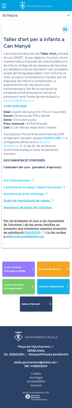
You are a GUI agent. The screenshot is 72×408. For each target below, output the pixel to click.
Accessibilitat (36, 381)
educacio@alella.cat (17, 100)
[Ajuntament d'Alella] (36, 9)
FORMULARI (52, 138)
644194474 (61, 354)
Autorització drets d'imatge (23, 194)
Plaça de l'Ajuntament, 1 (35, 346)
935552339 (16, 354)
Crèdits (36, 373)
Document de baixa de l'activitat (27, 207)
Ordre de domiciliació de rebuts (26, 200)
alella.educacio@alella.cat (25, 236)
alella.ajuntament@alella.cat (35, 362)
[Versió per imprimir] (65, 29)
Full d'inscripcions (16, 180)
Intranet (36, 385)
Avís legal (36, 377)
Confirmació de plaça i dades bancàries (32, 187)
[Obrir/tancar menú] (36, 15)
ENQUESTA (32, 232)
